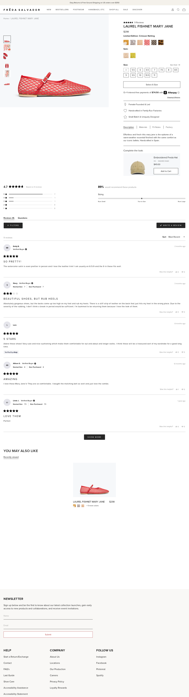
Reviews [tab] (9, 218)
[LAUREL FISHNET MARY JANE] (94, 480)
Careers (54, 675)
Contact (8, 663)
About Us (55, 656)
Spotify (100, 675)
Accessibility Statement (16, 694)
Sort (164, 236)
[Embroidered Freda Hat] (137, 164)
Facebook (101, 663)
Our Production (58, 669)
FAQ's (6, 669)
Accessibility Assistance (16, 687)
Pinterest (100, 669)
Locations (55, 663)
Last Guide (9, 675)
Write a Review (173, 226)
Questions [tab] (22, 218)
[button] (151, 22)
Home (6, 18)
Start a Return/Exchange (16, 656)
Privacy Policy (57, 681)
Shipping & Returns (173, 97)
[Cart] (184, 10)
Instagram (101, 656)
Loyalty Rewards (58, 687)
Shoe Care (9, 681)
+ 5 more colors (92, 505)
